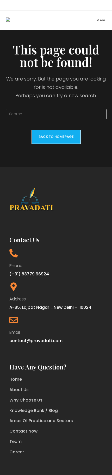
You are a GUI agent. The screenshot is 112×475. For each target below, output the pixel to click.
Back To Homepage (56, 136)
